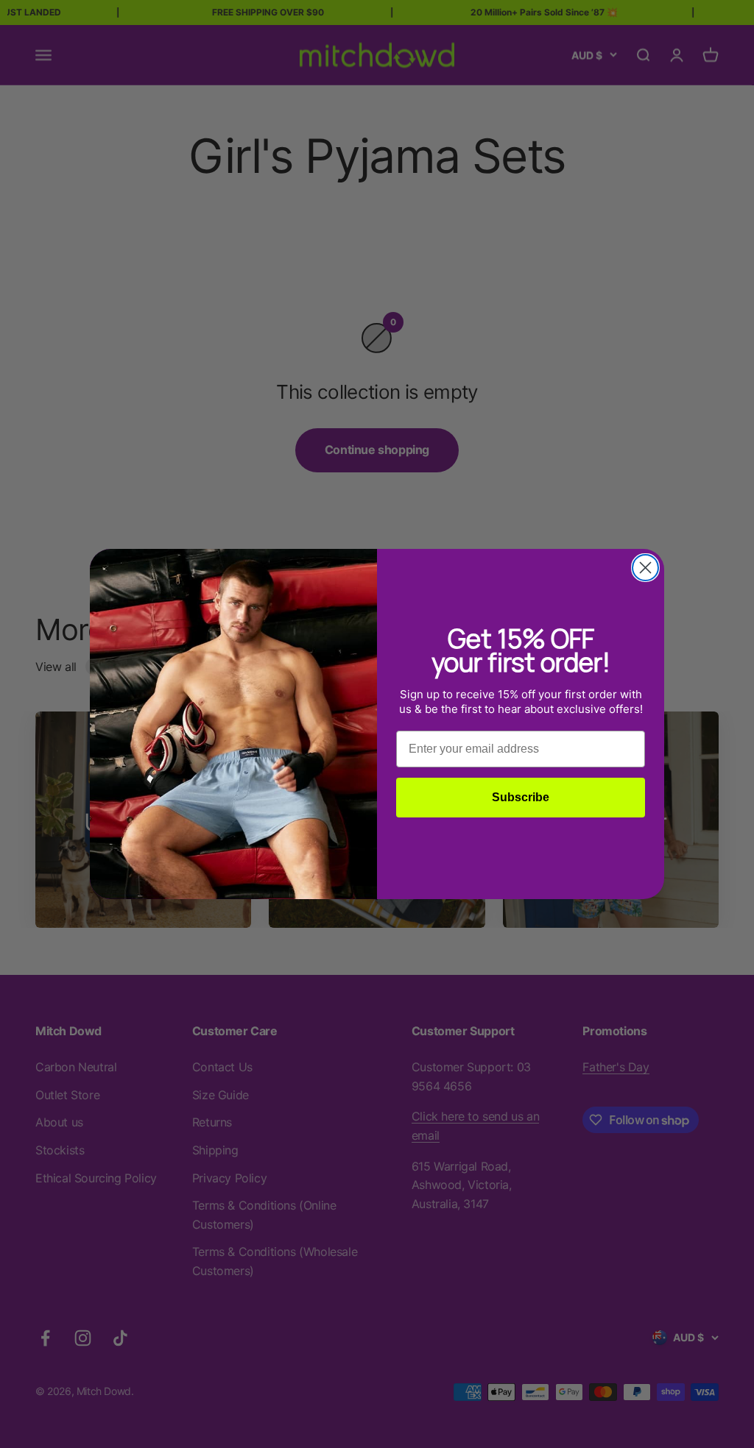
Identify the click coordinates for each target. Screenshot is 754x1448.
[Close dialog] (645, 568)
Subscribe (520, 797)
